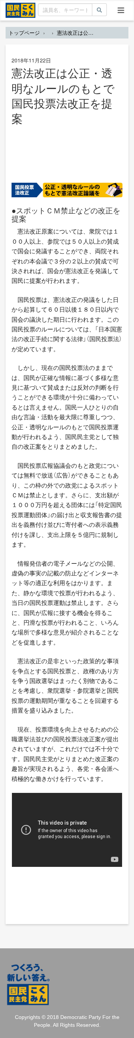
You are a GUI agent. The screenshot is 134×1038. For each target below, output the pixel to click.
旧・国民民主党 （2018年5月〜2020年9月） (20, 10)
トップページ (24, 32)
